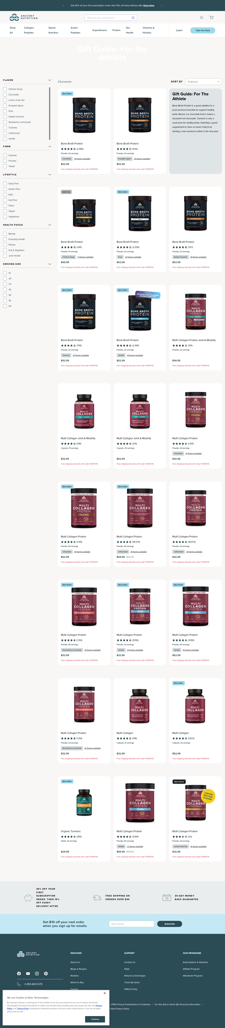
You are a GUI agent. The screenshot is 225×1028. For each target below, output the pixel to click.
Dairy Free (14, 183)
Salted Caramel (16, 116)
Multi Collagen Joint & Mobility (78, 438)
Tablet (12, 166)
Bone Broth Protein (72, 143)
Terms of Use (23, 1008)
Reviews (74, 975)
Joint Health (14, 255)
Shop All (12, 30)
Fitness (12, 244)
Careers (74, 989)
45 (10, 300)
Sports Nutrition (53, 30)
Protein (116, 30)
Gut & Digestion (16, 250)
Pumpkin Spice (16, 105)
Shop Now (148, 5)
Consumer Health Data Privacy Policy (110, 1008)
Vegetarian (14, 216)
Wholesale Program (192, 975)
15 (10, 273)
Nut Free (13, 200)
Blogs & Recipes (78, 969)
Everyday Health (17, 239)
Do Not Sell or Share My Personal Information (177, 1004)
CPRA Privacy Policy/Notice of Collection (131, 1004)
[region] (27, 113)
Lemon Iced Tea (16, 100)
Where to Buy (77, 982)
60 (10, 306)
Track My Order (132, 982)
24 (10, 284)
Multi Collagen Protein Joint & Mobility (194, 340)
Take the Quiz (203, 30)
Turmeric (13, 127)
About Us (75, 962)
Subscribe (170, 924)
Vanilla (12, 138)
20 (10, 278)
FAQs (126, 969)
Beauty (12, 233)
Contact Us (129, 962)
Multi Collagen (125, 733)
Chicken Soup (15, 89)
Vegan (12, 211)
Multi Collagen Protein (185, 438)
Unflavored (14, 133)
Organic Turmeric (71, 831)
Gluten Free (14, 189)
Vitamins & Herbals (148, 30)
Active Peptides (75, 30)
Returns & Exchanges (134, 975)
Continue (95, 1019)
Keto (11, 194)
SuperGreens (99, 30)
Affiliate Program (191, 969)
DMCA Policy (130, 989)
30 (10, 289)
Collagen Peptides (29, 30)
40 (10, 295)
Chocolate (14, 94)
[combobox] (110, 18)
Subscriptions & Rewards (195, 962)
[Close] (104, 993)
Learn (179, 30)
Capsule (13, 155)
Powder (12, 160)
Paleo (11, 205)
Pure (11, 111)
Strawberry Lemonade (20, 122)
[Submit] (133, 17)
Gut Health (129, 30)
